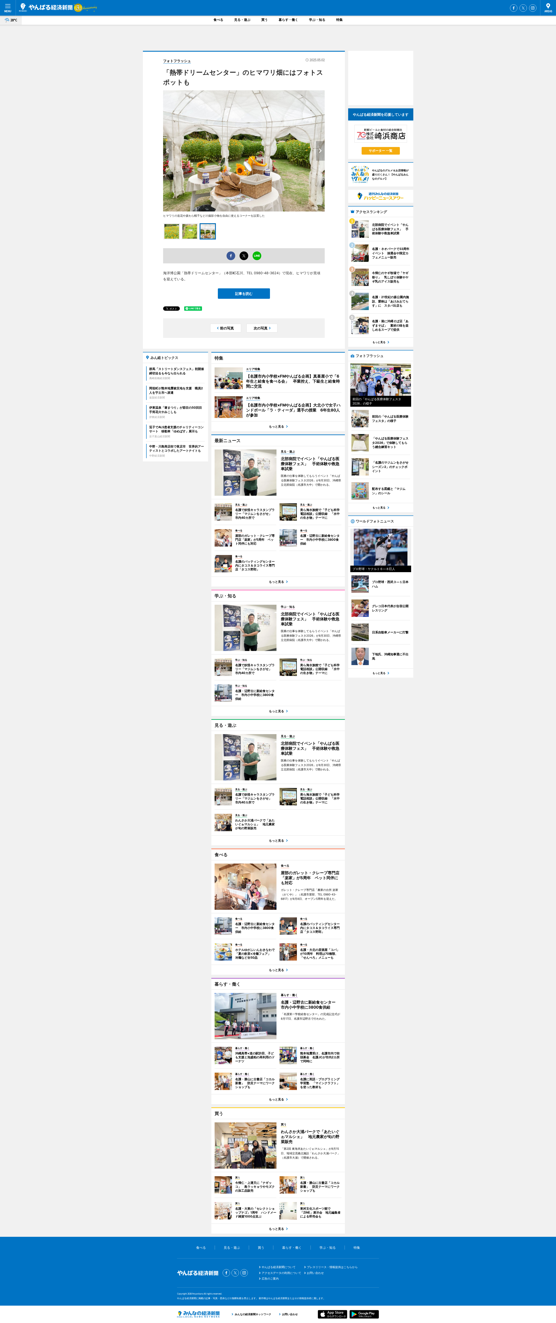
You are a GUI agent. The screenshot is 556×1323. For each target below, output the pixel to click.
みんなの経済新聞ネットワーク (198, 1314)
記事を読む (244, 293)
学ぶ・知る (317, 20)
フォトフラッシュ (177, 61)
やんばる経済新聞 (46, 7)
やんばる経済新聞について (279, 1267)
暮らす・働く (288, 20)
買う (264, 20)
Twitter (523, 8)
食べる (218, 20)
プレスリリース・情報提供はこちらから (332, 1267)
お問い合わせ (315, 1273)
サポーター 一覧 (380, 150)
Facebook (513, 8)
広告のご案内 (270, 1278)
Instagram (532, 8)
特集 (339, 20)
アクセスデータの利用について (281, 1273)
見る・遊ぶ (242, 20)
